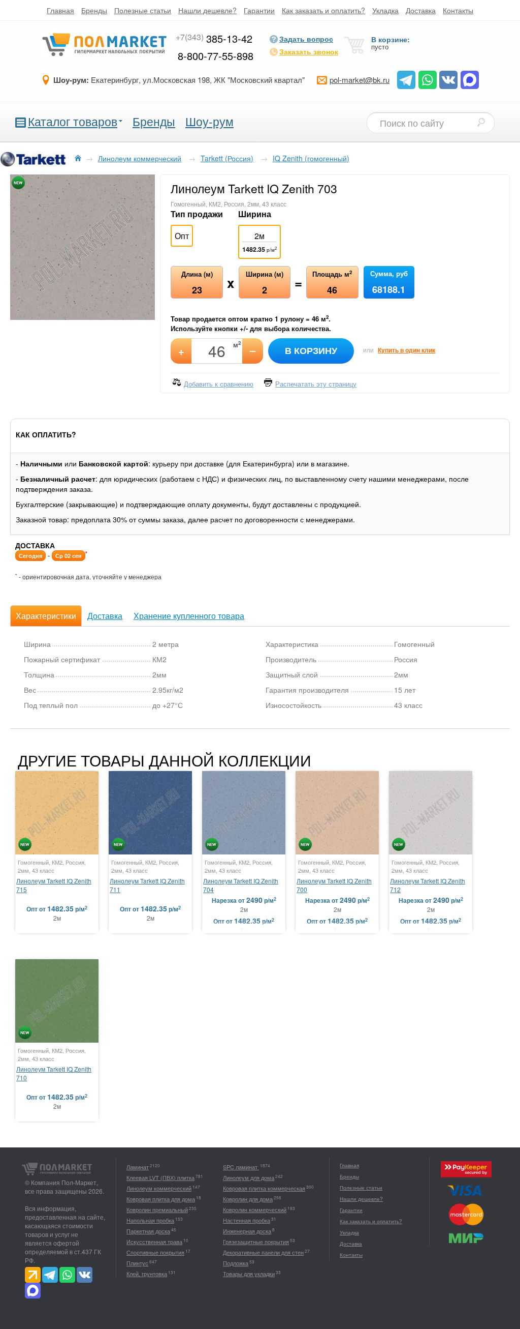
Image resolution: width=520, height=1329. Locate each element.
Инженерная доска (247, 1231)
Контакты (458, 10)
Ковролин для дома (248, 1199)
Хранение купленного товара (189, 616)
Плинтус (137, 1263)
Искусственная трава (154, 1241)
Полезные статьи (142, 10)
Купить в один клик (406, 350)
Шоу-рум (209, 121)
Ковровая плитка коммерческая (264, 1188)
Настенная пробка (246, 1220)
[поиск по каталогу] (481, 122)
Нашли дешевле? (207, 10)
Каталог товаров (72, 121)
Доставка (421, 10)
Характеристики (46, 616)
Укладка (385, 10)
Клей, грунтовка (146, 1273)
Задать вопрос (306, 39)
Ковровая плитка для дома (160, 1199)
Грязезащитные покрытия (256, 1241)
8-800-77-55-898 (215, 55)
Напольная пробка (150, 1220)
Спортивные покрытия (155, 1252)
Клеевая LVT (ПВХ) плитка (160, 1177)
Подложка (235, 1263)
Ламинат (137, 1167)
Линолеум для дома (248, 1177)
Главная (60, 10)
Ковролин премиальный (157, 1209)
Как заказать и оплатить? (323, 10)
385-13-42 (214, 38)
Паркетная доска (148, 1231)
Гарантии (259, 10)
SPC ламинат (241, 1167)
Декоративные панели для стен (263, 1252)
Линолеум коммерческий (158, 1188)
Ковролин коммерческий (254, 1209)
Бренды (94, 10)
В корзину (311, 350)
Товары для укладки (249, 1273)
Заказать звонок (308, 51)
